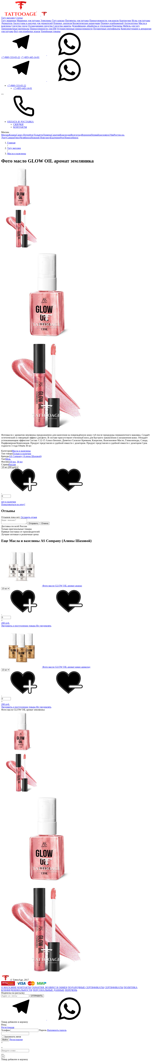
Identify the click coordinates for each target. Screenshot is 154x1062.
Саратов (55, 135)
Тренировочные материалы (15, 28)
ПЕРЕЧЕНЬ (71, 990)
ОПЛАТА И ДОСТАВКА (20, 121)
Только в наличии (22, 453)
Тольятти (38, 135)
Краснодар (65, 135)
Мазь (8, 459)
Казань (12, 135)
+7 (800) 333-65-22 (10, 57)
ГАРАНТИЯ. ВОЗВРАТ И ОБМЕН (49, 987)
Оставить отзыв (29, 517)
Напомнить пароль (56, 1030)
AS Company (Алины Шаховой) (25, 456)
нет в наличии (8, 501)
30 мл (20, 461)
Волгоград (76, 135)
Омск (17, 137)
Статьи (19, 18)
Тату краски (58, 20)
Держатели (6, 23)
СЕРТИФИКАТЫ (114, 987)
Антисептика (131, 23)
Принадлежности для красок (104, 20)
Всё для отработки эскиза (27, 31)
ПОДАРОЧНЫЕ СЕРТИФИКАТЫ (86, 987)
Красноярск (103, 135)
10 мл (13, 461)
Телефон (6, 1030)
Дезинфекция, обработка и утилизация (92, 26)
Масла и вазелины (21, 451)
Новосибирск (71, 137)
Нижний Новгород (40, 137)
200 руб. (5, 623)
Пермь (94, 135)
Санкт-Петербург (25, 135)
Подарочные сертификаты (106, 28)
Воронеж (86, 135)
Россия (12, 464)
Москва (5, 135)
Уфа (111, 135)
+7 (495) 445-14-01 (30, 57)
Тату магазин (8, 18)
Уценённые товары (50, 31)
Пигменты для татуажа (77, 20)
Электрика (45, 20)
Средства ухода (19, 26)
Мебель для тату (131, 26)
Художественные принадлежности (75, 28)
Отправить (33, 523)
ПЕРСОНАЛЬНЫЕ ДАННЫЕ (48, 990)
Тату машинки (8, 20)
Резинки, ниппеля (62, 23)
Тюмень (47, 135)
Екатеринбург (57, 137)
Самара (10, 137)
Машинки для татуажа (28, 20)
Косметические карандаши (86, 23)
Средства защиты (62, 26)
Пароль (52, 1030)
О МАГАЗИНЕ (9, 987)
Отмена (44, 523)
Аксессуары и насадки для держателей (33, 23)
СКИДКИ (18, 124)
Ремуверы (117, 26)
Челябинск (25, 137)
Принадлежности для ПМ (43, 28)
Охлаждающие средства (40, 26)
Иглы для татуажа (141, 20)
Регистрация (7, 1027)
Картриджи (125, 20)
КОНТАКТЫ (20, 127)
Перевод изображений (112, 23)
